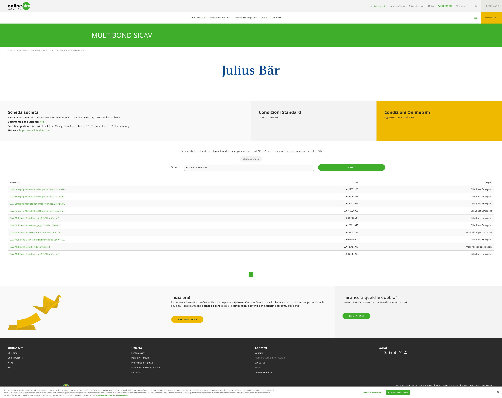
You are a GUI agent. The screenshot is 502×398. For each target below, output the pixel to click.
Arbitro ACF (455, 385)
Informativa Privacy (105, 395)
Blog (10, 367)
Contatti (259, 352)
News (10, 362)
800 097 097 (261, 362)
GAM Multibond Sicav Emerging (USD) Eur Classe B (34, 254)
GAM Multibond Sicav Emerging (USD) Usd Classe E (35, 225)
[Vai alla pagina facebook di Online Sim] (380, 352)
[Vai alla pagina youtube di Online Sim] (395, 352)
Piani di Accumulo (219, 17)
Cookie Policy (122, 395)
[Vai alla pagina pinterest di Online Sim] (400, 352)
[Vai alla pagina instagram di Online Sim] (405, 352)
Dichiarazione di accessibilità (422, 385)
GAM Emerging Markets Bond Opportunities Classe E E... (37, 196)
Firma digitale (475, 385)
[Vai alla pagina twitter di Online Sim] (385, 352)
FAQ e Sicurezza (488, 385)
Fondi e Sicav (197, 17)
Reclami (464, 385)
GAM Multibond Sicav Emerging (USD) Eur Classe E (34, 218)
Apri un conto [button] (187, 319)
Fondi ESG (277, 17)
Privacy (438, 385)
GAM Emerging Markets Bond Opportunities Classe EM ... (37, 211)
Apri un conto (491, 17)
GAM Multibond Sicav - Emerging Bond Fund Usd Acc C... (37, 239)
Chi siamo (13, 352)
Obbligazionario (251, 159)
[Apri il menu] (475, 18)
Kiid (42, 121)
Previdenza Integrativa (246, 17)
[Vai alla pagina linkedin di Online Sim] (390, 352)
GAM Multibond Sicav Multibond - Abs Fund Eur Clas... (36, 232)
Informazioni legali (403, 385)
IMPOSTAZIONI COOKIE (372, 392)
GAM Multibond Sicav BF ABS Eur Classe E (30, 246)
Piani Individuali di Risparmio (145, 367)
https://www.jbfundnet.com (34, 130)
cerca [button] (351, 167)
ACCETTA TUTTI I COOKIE (398, 392)
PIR (263, 17)
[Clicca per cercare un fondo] (476, 6)
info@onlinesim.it (263, 372)
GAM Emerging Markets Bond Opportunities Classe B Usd (38, 189)
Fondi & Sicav (137, 352)
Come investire (15, 357)
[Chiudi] (498, 392)
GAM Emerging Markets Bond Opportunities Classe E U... (37, 203)
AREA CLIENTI (493, 6)
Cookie (445, 385)
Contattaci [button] (356, 315)
